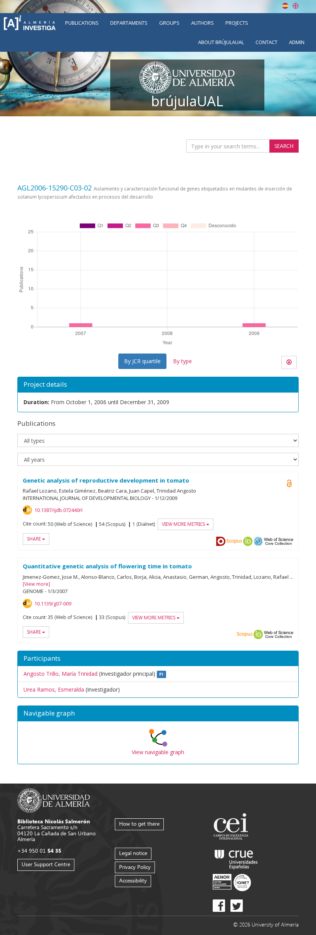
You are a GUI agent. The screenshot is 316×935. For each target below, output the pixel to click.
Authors (202, 22)
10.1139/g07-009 (52, 603)
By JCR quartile (142, 361)
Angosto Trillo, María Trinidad (60, 673)
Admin (296, 42)
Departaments (129, 22)
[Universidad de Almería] (53, 799)
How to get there (139, 823)
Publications (82, 22)
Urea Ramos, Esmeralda (54, 689)
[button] (158, 713)
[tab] (158, 713)
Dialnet (220, 541)
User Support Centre (46, 864)
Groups (169, 22)
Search (284, 146)
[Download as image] (289, 362)
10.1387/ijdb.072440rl (58, 510)
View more (36, 584)
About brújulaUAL (221, 42)
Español (285, 6)
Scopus (234, 541)
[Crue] (236, 858)
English (295, 6)
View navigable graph (158, 752)
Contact (266, 42)
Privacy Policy (135, 866)
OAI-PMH (258, 541)
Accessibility (133, 880)
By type (182, 361)
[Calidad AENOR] (232, 882)
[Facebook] (219, 905)
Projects (236, 22)
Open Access (289, 483)
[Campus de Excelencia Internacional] (232, 827)
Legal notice (133, 853)
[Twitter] (236, 905)
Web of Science (278, 541)
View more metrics (184, 524)
